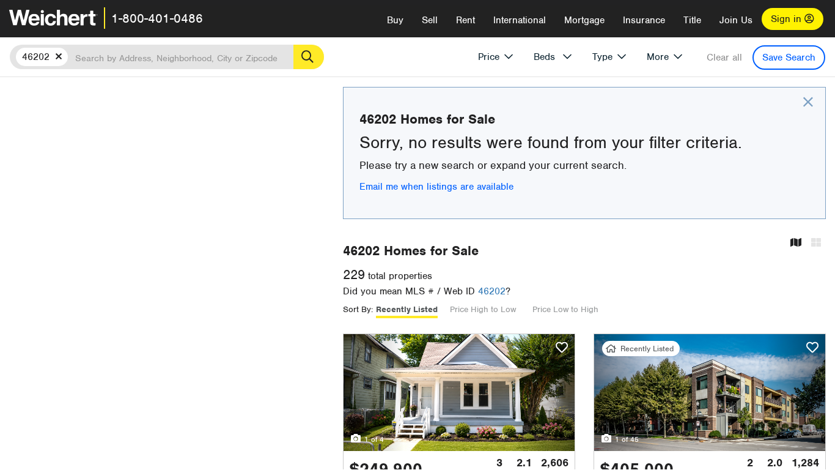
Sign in (787, 19)
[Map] (795, 243)
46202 (492, 291)
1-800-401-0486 (157, 18)
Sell (430, 20)
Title (692, 20)
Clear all (724, 57)
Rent (465, 20)
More (658, 57)
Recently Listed (407, 309)
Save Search (788, 57)
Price (488, 57)
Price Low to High (565, 309)
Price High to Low (483, 309)
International (519, 20)
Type (602, 57)
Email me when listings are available (436, 187)
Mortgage (584, 20)
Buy (395, 20)
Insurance (644, 20)
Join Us (735, 20)
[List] (816, 243)
